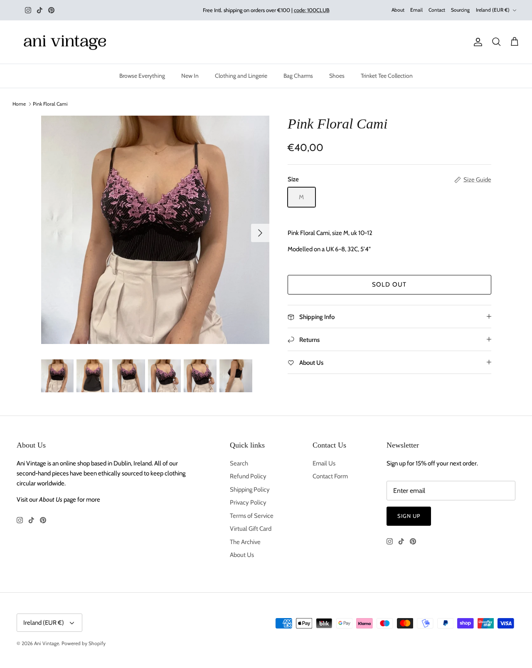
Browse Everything (142, 75)
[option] (155, 230)
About (398, 10)
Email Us (324, 463)
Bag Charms (298, 75)
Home (19, 104)
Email (416, 10)
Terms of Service (251, 516)
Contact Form (330, 476)
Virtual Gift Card (250, 528)
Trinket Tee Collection (387, 75)
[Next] (260, 233)
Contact (437, 10)
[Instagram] (28, 10)
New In (190, 75)
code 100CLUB (312, 10)
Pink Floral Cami (50, 104)
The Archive (245, 542)
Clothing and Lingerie (241, 75)
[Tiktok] (40, 10)
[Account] (476, 42)
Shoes (337, 75)
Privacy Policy (248, 502)
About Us (242, 555)
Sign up (408, 515)
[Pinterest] (51, 10)
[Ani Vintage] (66, 42)
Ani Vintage (46, 643)
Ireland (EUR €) (493, 10)
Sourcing (460, 10)
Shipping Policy (250, 489)
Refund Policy (248, 476)
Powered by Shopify (84, 643)
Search (239, 463)
